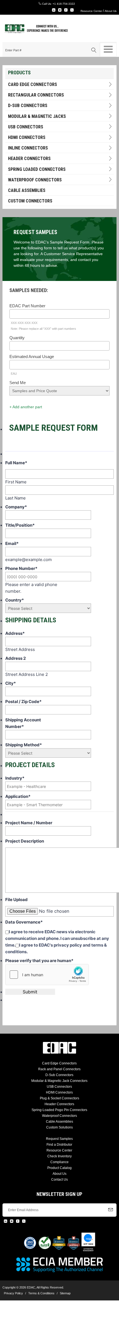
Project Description (24, 841)
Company (16, 506)
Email (12, 543)
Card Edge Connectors (32, 84)
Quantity (17, 337)
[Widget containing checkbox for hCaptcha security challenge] (47, 974)
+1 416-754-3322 (64, 3)
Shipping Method (23, 744)
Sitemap (65, 1293)
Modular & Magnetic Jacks (37, 116)
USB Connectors (25, 127)
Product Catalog (59, 1168)
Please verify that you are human (39, 960)
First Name (16, 482)
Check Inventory (59, 1156)
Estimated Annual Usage (31, 356)
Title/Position (20, 525)
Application (17, 796)
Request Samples (59, 1139)
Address (15, 633)
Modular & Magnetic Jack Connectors (59, 1081)
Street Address (20, 649)
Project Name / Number (28, 822)
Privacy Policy (13, 1293)
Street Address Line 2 (26, 674)
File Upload (16, 899)
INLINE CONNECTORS (28, 148)
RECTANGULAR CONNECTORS (36, 95)
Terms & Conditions (41, 1293)
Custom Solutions (59, 1127)
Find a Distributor (59, 1145)
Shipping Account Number (23, 723)
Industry (14, 778)
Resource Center (91, 10)
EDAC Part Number (27, 305)
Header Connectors (59, 1104)
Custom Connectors (30, 201)
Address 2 (15, 658)
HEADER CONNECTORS (29, 158)
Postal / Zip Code (23, 701)
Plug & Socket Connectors (59, 1098)
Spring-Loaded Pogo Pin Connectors (59, 1110)
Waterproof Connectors (35, 179)
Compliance (59, 1162)
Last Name (15, 498)
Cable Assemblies (26, 190)
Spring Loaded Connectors (37, 169)
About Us (111, 10)
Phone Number (21, 568)
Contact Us (59, 1179)
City (10, 683)
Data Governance (24, 922)
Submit (30, 992)
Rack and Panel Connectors (59, 1069)
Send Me (17, 382)
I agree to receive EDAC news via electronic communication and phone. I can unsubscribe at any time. (57, 938)
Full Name (16, 462)
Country (14, 600)
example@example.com (28, 559)
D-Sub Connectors (27, 105)
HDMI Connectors (26, 137)
